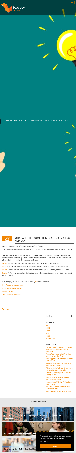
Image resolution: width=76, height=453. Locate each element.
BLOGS (48, 328)
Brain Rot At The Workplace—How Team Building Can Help (58, 374)
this (36, 282)
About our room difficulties (11, 295)
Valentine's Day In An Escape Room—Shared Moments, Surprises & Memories (59, 369)
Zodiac (4, 273)
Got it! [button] (55, 446)
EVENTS (48, 331)
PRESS (48, 336)
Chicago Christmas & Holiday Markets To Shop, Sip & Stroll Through (58, 378)
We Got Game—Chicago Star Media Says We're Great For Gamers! (58, 364)
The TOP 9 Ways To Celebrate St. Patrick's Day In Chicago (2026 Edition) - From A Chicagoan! (59, 349)
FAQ (7, 309)
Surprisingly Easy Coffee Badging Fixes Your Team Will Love (59, 360)
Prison (4, 270)
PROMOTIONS (50, 339)
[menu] (72, 2)
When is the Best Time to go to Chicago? (58, 391)
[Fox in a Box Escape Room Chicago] (13, 8)
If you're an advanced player (12, 288)
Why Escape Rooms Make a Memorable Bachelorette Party (58, 388)
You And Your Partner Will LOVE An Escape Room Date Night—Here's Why (59, 355)
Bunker (4, 263)
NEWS (47, 333)
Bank (4, 266)
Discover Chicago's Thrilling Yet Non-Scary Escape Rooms (59, 383)
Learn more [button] (44, 441)
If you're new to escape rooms (12, 285)
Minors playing (7, 292)
